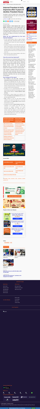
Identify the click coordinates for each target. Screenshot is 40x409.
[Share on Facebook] (10, 21)
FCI (11, 242)
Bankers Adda (17, 297)
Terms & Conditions (25, 404)
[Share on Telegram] (6, 21)
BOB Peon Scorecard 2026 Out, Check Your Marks (32, 46)
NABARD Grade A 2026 (18, 287)
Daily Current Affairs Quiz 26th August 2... (20, 257)
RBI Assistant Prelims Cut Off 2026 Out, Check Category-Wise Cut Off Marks (32, 66)
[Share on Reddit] (8, 21)
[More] (21, 0)
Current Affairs (7, 242)
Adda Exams (17, 300)
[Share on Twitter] (12, 21)
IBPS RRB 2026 (5, 289)
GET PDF (33, 408)
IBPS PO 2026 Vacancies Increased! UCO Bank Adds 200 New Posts (32, 78)
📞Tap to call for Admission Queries (14, 196)
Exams (11, 1)
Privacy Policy (31, 404)
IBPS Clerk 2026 (6, 287)
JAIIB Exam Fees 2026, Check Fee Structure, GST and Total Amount (31, 56)
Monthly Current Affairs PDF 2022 (10, 174)
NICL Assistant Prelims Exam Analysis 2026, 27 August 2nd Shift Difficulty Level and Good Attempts (31, 95)
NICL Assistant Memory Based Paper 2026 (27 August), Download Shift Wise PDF (31, 88)
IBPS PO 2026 (5, 292)
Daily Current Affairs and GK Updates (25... (8, 267)
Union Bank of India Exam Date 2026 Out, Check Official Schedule (32, 50)
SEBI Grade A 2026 (18, 289)
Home (4, 4)
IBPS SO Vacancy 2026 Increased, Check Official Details (32, 83)
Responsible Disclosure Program (6, 404)
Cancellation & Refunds (17, 404)
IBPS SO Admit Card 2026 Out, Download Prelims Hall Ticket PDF (32, 61)
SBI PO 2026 (5, 286)
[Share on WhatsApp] (4, 21)
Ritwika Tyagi (6, 18)
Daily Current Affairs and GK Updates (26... (8, 257)
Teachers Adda (17, 302)
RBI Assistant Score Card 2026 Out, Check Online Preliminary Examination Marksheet (31, 72)
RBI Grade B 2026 (18, 286)
